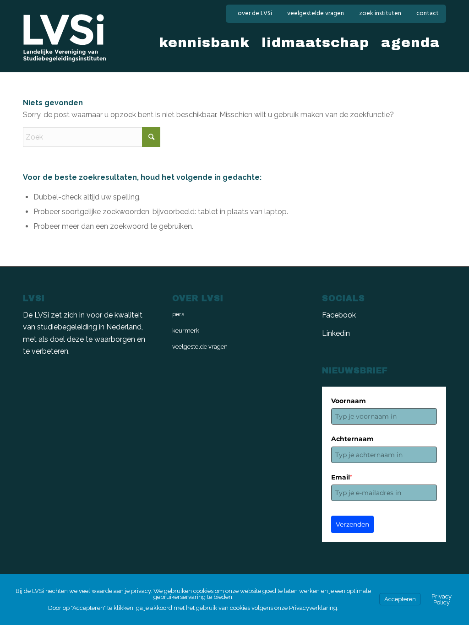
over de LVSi (255, 13)
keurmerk (185, 330)
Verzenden (352, 524)
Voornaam (348, 401)
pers (178, 314)
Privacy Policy (441, 599)
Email (341, 477)
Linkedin (336, 333)
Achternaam (352, 439)
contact (427, 13)
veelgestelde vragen (315, 13)
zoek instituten (380, 13)
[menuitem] (255, 14)
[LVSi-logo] (65, 38)
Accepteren (400, 599)
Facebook (339, 315)
